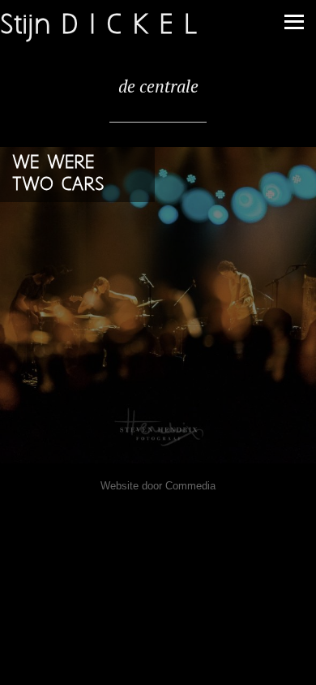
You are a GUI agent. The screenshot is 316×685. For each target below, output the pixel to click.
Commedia (190, 486)
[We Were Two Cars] (158, 305)
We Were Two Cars (58, 173)
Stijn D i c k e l (98, 26)
